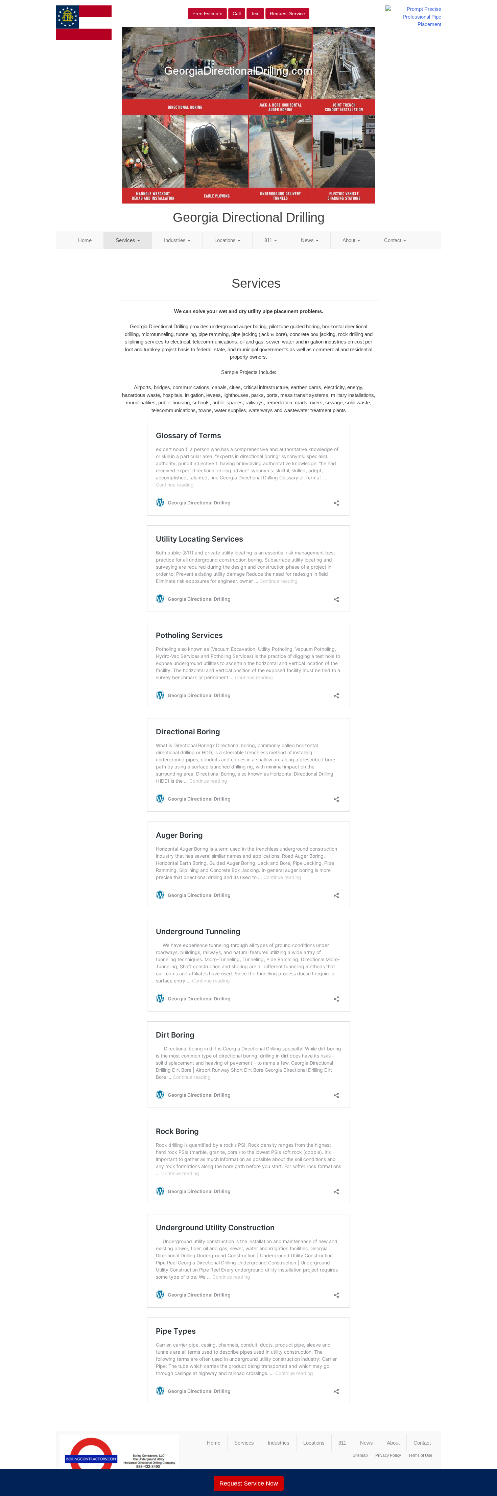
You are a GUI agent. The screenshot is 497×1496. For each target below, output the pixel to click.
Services (126, 240)
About (349, 240)
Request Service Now (248, 1483)
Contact (393, 240)
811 (269, 240)
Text (255, 13)
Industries (175, 240)
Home (85, 240)
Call (237, 13)
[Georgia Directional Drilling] (119, 1459)
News (308, 240)
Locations (225, 240)
